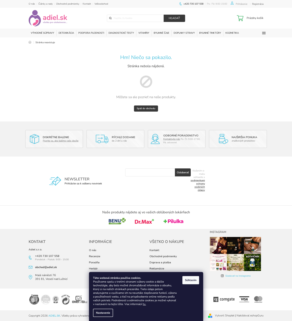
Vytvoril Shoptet (224, 315)
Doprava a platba (160, 262)
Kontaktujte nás (171, 139)
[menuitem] (42, 33)
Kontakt (87, 3)
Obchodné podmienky (67, 3)
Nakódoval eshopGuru (250, 315)
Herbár (93, 268)
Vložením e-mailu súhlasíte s (198, 180)
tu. (144, 304)
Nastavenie (103, 313)
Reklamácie (156, 268)
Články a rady (45, 3)
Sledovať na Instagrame (238, 275)
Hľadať (174, 18)
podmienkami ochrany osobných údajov (198, 185)
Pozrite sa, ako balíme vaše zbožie (60, 140)
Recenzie (94, 256)
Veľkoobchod (101, 3)
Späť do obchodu (146, 108)
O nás (32, 3)
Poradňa (94, 262)
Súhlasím (191, 280)
